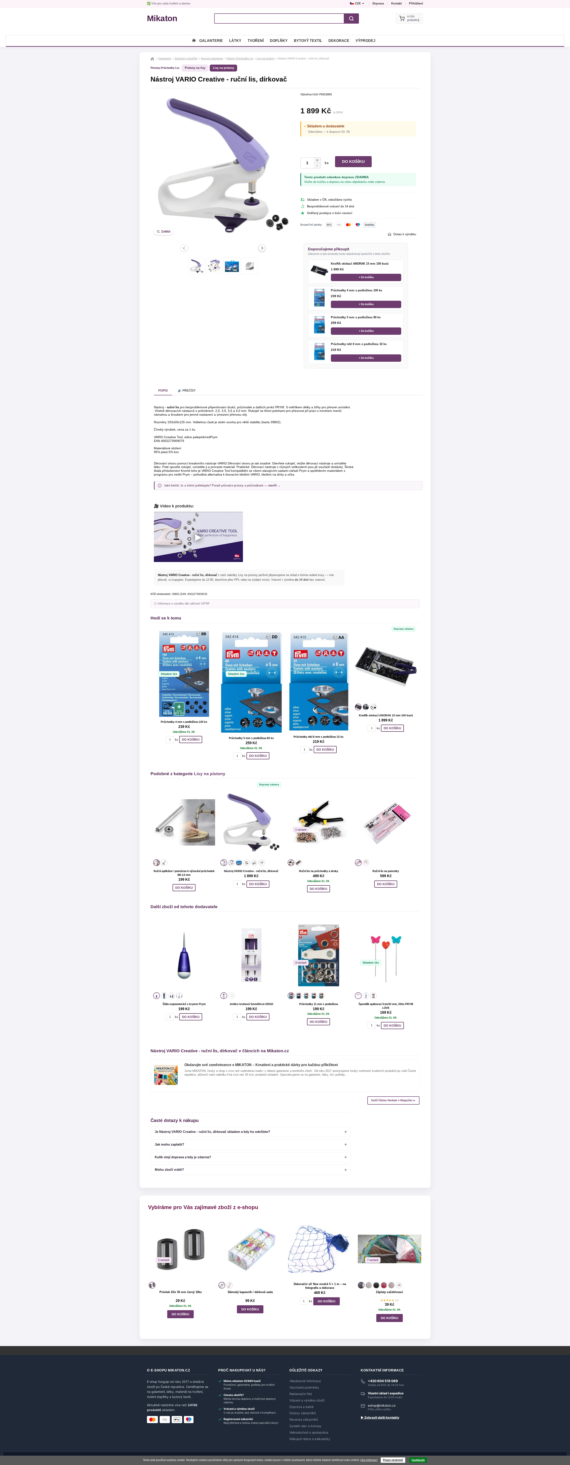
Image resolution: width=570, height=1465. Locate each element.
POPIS (163, 390)
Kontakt (396, 3)
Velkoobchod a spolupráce (308, 1432)
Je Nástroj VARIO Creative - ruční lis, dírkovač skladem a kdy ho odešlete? (212, 1132)
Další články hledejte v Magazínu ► (393, 1100)
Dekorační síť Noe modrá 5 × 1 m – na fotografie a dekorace (320, 1285)
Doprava (378, 3)
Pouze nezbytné (393, 1460)
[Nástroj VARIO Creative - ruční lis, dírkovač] (251, 822)
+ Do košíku (366, 277)
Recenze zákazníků (303, 1419)
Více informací (368, 1460)
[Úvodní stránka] (193, 40)
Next (261, 248)
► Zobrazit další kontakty (380, 1417)
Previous (184, 248)
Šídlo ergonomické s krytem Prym (184, 1004)
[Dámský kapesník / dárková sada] (250, 1249)
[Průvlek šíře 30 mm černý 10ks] (180, 1249)
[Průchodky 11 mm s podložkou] (319, 955)
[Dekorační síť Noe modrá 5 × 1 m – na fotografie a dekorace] (320, 1249)
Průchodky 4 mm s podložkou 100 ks (356, 290)
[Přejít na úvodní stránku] (153, 58)
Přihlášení (416, 3)
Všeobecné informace (305, 1381)
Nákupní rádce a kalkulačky (309, 1439)
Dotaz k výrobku (404, 234)
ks (326, 163)
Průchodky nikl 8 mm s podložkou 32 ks (359, 344)
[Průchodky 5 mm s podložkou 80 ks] (319, 324)
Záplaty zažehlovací (389, 1292)
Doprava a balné (301, 1407)
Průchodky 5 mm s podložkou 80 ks (356, 317)
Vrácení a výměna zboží (306, 1400)
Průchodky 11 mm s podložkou (318, 1004)
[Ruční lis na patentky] (386, 822)
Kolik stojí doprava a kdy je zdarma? (183, 1157)
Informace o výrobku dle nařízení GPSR (183, 603)
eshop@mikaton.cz (382, 1405)
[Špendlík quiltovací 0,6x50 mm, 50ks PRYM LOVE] (386, 955)
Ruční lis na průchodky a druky (318, 871)
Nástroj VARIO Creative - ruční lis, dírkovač (251, 871)
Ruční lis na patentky (386, 871)
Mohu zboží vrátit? (169, 1169)
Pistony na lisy (195, 67)
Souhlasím (418, 1460)
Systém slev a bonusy (305, 1426)
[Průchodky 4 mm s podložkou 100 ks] (319, 297)
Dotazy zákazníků (302, 1413)
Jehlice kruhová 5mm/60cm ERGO (251, 1004)
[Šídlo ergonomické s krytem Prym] (184, 955)
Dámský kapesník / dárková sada (250, 1292)
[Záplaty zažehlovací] (389, 1249)
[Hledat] (351, 18)
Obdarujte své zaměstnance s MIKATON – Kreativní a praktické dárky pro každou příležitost (261, 1065)
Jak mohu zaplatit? (169, 1144)
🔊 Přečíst (187, 390)
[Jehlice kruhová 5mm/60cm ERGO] (251, 955)
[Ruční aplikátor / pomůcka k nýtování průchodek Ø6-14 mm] (184, 822)
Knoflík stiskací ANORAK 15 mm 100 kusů (360, 263)
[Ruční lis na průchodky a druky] (319, 822)
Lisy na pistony (223, 67)
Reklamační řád (300, 1394)
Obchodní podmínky (304, 1387)
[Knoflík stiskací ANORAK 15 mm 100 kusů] (319, 271)
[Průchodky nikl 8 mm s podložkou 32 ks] (319, 351)
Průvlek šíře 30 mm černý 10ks (180, 1292)
